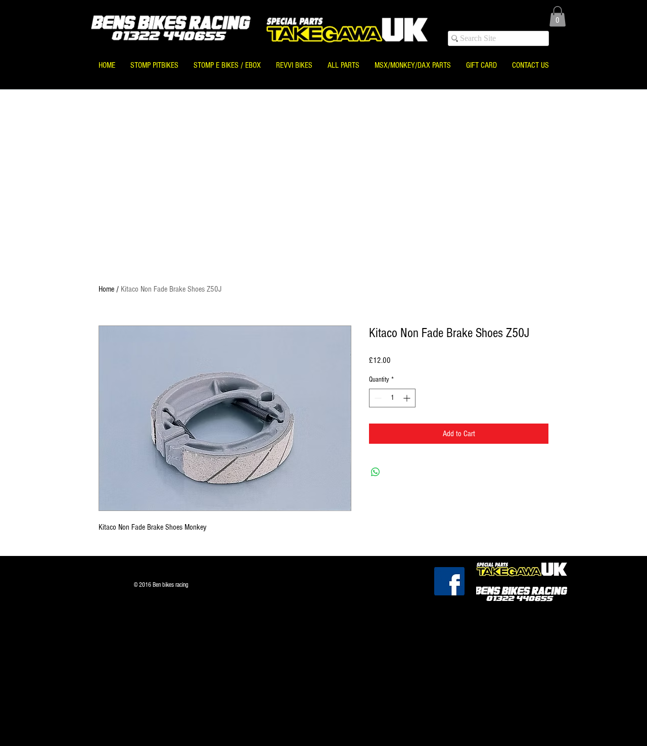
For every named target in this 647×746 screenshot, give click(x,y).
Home (106, 289)
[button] (557, 16)
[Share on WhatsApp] (375, 472)
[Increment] (407, 398)
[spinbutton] (392, 398)
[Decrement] (377, 398)
